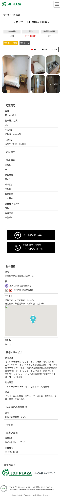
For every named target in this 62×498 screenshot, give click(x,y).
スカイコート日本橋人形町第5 (31, 22)
